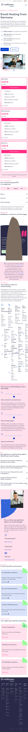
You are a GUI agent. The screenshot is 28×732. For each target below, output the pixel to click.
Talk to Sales (8, 549)
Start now (4, 49)
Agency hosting (7, 690)
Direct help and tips (10, 559)
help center (19, 265)
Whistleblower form (20, 710)
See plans (14, 49)
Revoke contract (21, 706)
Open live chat (8, 541)
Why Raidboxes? (16, 690)
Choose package (14, 87)
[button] (14, 194)
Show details (4, 105)
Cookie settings (21, 724)
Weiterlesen (5, 637)
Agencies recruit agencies (7, 701)
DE (26, 729)
